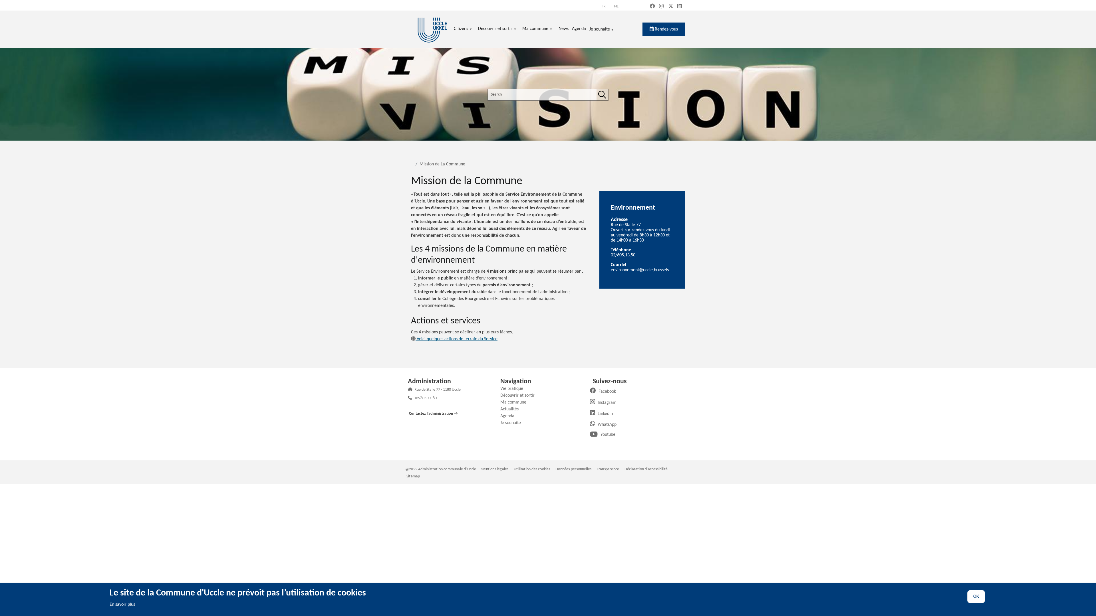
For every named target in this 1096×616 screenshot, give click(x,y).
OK (976, 596)
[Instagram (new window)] (661, 6)
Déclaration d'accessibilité (646, 469)
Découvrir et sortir (520, 395)
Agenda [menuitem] (579, 29)
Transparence (608, 469)
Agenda (509, 416)
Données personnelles (573, 469)
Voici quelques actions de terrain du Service (456, 339)
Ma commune (515, 402)
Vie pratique (514, 388)
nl (616, 6)
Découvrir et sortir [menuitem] (495, 29)
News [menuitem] (564, 29)
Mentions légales (494, 469)
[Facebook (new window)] (652, 6)
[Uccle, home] (432, 29)
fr (604, 6)
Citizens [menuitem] (461, 29)
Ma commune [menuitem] (535, 29)
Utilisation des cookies (532, 469)
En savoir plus (122, 604)
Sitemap (413, 476)
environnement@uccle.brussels (640, 270)
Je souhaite (599, 30)
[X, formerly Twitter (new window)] (671, 6)
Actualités (512, 409)
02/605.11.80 (426, 398)
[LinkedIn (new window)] (679, 6)
